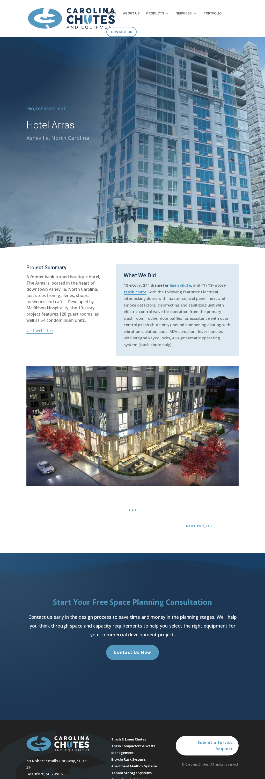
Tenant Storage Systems (131, 772)
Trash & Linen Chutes (128, 739)
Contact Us (121, 32)
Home (111, 13)
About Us (131, 13)
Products (155, 13)
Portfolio (212, 13)
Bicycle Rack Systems (128, 759)
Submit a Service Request (215, 745)
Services (184, 13)
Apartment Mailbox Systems (134, 766)
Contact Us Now (132, 652)
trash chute (135, 291)
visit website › (39, 330)
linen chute (180, 285)
